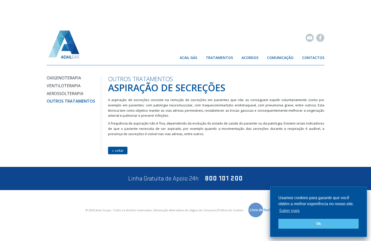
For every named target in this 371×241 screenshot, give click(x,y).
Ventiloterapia (64, 85)
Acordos (250, 57)
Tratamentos (219, 57)
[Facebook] (320, 38)
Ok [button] (318, 224)
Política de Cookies (230, 210)
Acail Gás (188, 57)
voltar (119, 150)
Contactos (313, 57)
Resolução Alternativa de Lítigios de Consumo (185, 210)
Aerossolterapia (65, 93)
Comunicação (280, 57)
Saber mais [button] (289, 210)
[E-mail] (310, 38)
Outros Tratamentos (71, 101)
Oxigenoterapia (64, 78)
